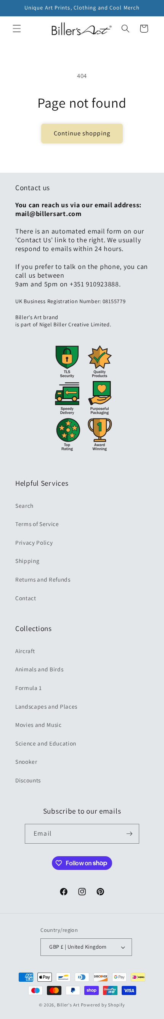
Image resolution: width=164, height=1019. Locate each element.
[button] (17, 28)
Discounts (28, 780)
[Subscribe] (129, 834)
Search (24, 505)
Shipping (27, 560)
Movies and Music (38, 724)
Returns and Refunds (43, 579)
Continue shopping (82, 133)
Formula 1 (28, 688)
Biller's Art (68, 1005)
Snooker (26, 761)
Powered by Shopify (103, 1005)
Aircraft (25, 651)
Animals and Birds (39, 669)
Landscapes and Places (46, 706)
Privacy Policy (34, 542)
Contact (25, 598)
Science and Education (45, 743)
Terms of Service (37, 524)
